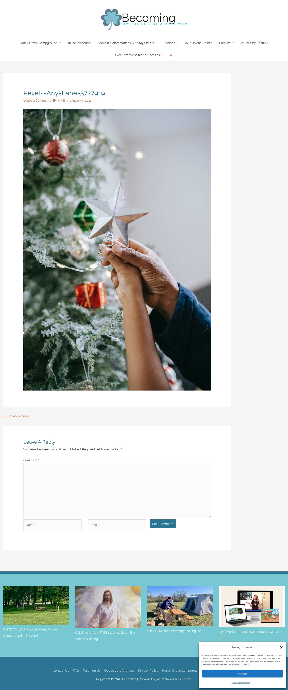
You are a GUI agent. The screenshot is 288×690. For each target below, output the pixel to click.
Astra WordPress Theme (174, 679)
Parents (224, 43)
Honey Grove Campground (38, 43)
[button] (281, 647)
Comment (31, 460)
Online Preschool (79, 43)
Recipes (169, 43)
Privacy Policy (148, 670)
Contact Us (61, 670)
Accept (242, 673)
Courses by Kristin (253, 43)
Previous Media (16, 416)
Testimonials (91, 670)
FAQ (76, 670)
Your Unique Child (197, 43)
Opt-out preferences (241, 682)
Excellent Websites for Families (137, 55)
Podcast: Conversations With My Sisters (125, 43)
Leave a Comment (36, 100)
